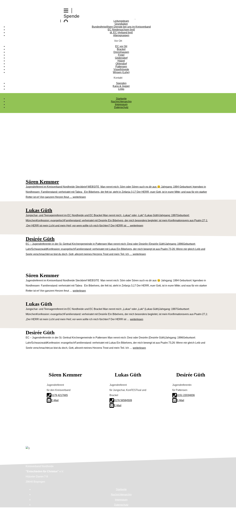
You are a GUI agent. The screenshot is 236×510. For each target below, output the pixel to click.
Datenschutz (121, 107)
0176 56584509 (123, 400)
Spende (71, 16)
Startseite (121, 98)
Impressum (121, 104)
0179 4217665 (59, 395)
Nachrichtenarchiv (121, 101)
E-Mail (55, 400)
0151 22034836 (186, 395)
